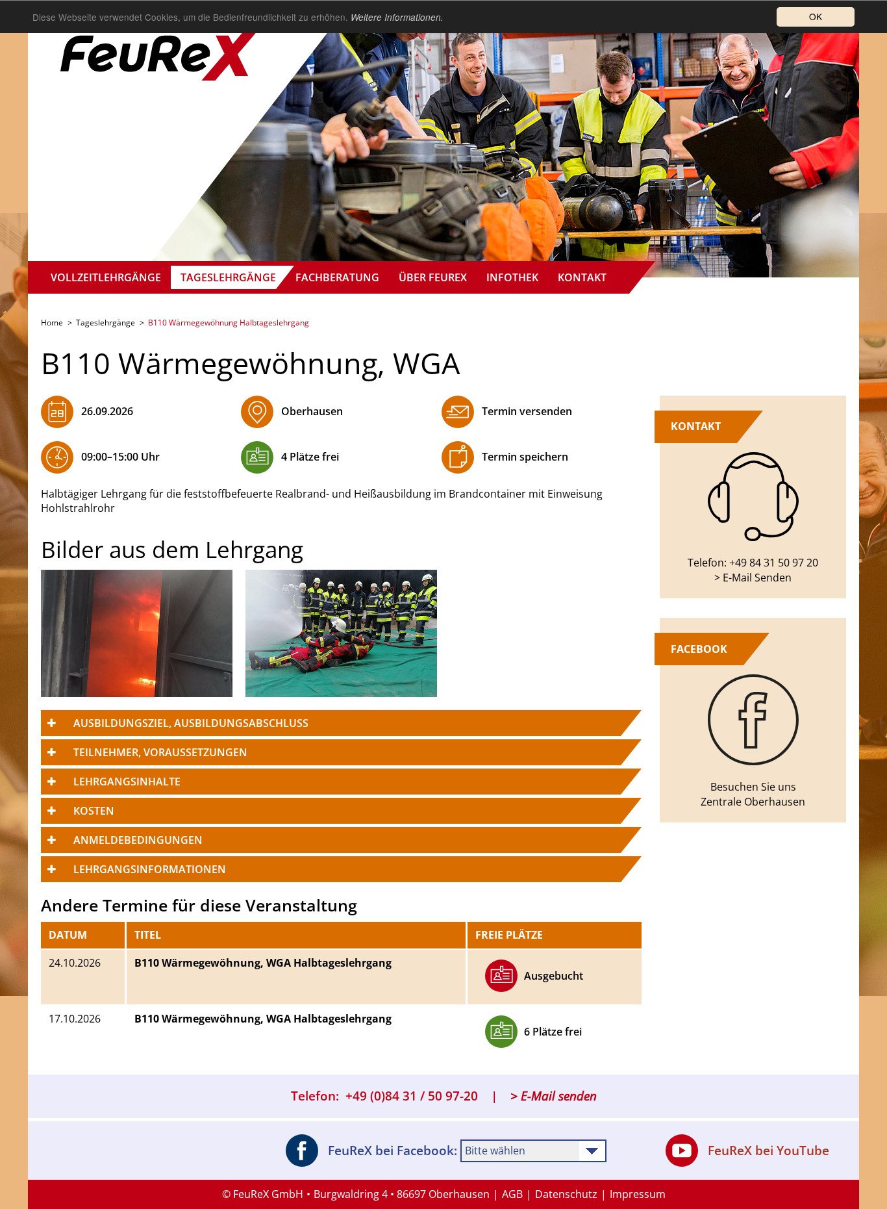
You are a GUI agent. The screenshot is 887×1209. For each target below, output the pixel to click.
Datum (68, 935)
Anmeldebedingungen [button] (138, 840)
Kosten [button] (93, 811)
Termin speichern (525, 457)
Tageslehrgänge (228, 277)
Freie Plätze (509, 935)
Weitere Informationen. (397, 17)
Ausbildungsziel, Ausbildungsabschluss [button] (190, 723)
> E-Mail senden (553, 1096)
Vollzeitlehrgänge (106, 277)
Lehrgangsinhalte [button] (127, 781)
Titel (147, 935)
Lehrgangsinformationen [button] (149, 869)
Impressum (638, 1194)
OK (815, 16)
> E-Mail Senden (753, 577)
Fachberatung (337, 277)
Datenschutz (566, 1194)
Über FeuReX (433, 277)
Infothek (512, 277)
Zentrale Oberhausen (753, 802)
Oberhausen (312, 411)
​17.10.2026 (75, 1019)
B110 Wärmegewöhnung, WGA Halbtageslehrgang (263, 963)
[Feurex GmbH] (161, 42)
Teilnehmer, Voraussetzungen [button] (160, 752)
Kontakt (582, 277)
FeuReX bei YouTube (768, 1150)
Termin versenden (527, 411)
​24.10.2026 (75, 963)
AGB (512, 1194)
